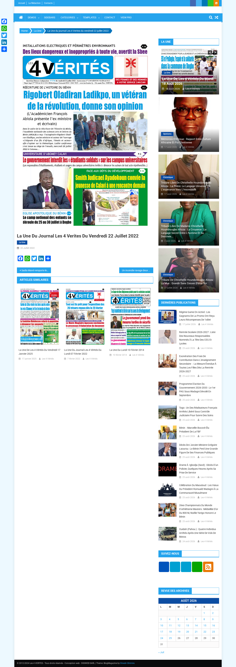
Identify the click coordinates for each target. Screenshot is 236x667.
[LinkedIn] (4, 42)
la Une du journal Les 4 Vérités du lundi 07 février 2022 (82, 352)
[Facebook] (4, 21)
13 (187, 625)
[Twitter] (4, 35)
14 (196, 625)
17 (161, 631)
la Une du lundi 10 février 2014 (127, 350)
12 (179, 625)
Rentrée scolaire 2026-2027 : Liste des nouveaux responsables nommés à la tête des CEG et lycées (197, 338)
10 (161, 625)
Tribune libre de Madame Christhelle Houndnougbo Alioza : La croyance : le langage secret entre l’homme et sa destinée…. (183, 231)
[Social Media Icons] (164, 567)
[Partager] (4, 49)
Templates (89, 17)
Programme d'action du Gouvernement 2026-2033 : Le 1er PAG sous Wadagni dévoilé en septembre (197, 389)
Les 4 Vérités (48, 359)
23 (213, 631)
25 (170, 638)
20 (187, 631)
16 (213, 625)
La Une (22, 242)
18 (170, 631)
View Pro (126, 17)
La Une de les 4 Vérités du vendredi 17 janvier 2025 (39, 352)
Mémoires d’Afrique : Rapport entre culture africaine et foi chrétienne (186, 141)
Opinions (167, 134)
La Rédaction (35, 3)
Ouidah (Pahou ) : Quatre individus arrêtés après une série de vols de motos (197, 533)
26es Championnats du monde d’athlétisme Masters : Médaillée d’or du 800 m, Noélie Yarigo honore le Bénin (198, 511)
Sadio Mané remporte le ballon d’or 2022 (36, 270)
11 (170, 625)
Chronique (168, 177)
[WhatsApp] (4, 28)
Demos (32, 17)
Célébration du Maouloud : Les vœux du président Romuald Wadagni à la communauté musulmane (199, 489)
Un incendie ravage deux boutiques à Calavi (137, 270)
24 (161, 638)
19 (179, 631)
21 (196, 631)
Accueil (21, 3)
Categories (68, 17)
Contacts (48, 3)
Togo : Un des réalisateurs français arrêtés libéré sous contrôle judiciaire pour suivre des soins (198, 411)
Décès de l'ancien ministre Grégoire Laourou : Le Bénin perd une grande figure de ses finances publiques (198, 449)
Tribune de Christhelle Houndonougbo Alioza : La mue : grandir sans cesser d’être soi (187, 281)
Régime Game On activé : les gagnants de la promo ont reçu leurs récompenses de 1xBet (197, 316)
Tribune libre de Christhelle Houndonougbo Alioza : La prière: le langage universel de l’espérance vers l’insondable (186, 186)
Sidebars (49, 17)
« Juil (161, 652)
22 (205, 631)
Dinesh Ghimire (127, 663)
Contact (109, 17)
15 (205, 625)
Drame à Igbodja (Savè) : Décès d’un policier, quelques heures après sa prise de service (198, 469)
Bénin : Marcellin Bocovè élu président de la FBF (194, 429)
